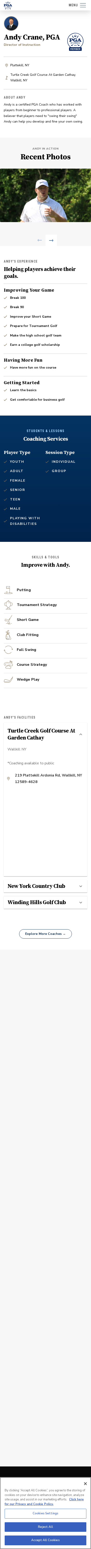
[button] (45, 734)
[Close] (85, 1484)
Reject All (45, 1527)
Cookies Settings (45, 1513)
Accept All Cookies (45, 1540)
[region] (45, 1513)
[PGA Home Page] (8, 5)
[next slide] (51, 240)
